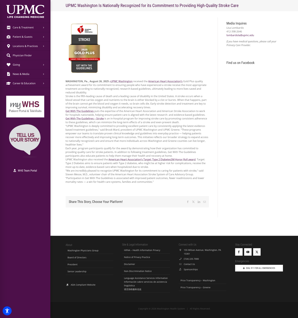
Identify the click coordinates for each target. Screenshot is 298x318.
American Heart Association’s (165, 81)
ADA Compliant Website (83, 284)
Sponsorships (191, 269)
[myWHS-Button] (25, 100)
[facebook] (239, 252)
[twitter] (257, 252)
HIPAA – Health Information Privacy (142, 250)
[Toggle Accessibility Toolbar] (7, 311)
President (72, 264)
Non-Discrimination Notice (138, 271)
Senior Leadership (77, 271)
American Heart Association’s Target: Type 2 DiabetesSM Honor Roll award (152, 159)
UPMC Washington (122, 81)
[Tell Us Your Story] (25, 124)
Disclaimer (129, 264)
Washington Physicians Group (83, 250)
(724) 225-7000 (191, 258)
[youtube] (248, 252)
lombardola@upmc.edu (240, 35)
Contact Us (189, 264)
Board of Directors (77, 257)
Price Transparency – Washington (198, 280)
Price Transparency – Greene (195, 287)
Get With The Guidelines (79, 111)
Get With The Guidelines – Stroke (84, 118)
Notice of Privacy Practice (137, 257)
